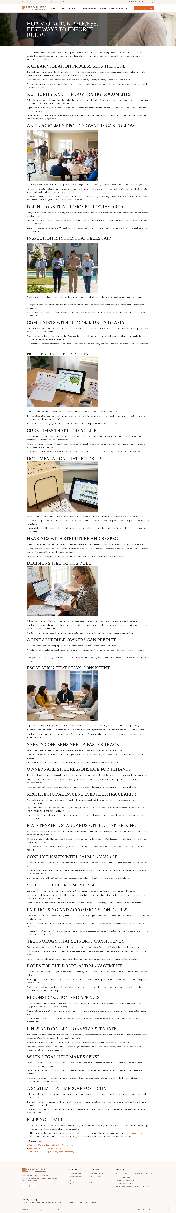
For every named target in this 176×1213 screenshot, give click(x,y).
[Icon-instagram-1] (29, 1186)
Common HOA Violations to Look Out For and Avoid (51, 1145)
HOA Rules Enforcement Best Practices (46, 1148)
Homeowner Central (89, 8)
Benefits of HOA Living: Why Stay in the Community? (52, 1152)
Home (53, 8)
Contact (62, 8)
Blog (127, 8)
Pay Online (102, 8)
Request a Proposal (116, 8)
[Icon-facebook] (24, 1186)
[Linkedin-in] (34, 1186)
